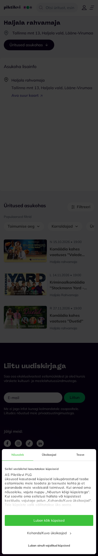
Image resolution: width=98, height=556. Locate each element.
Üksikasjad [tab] (49, 454)
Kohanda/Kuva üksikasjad (46, 533)
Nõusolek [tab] (17, 454)
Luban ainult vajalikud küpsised (49, 545)
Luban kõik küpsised (49, 520)
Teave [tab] (80, 454)
